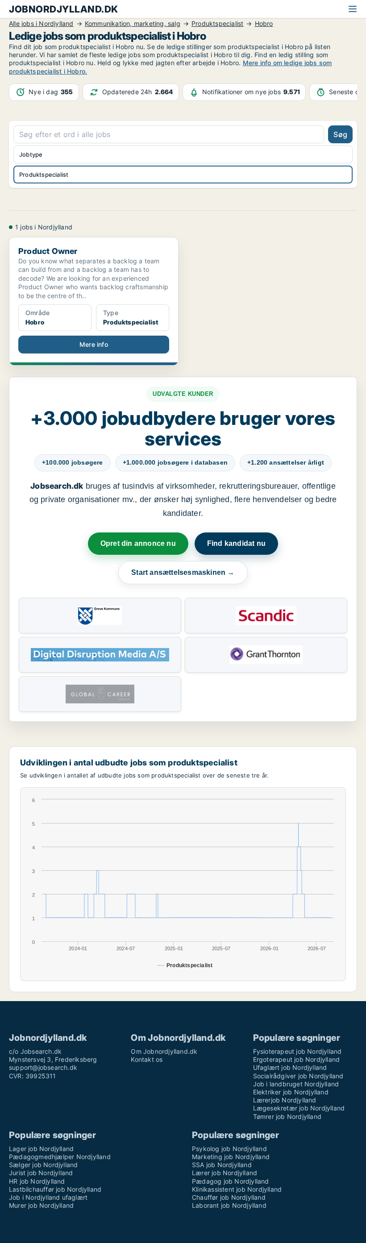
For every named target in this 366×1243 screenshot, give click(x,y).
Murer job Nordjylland (41, 1205)
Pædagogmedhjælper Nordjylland (60, 1156)
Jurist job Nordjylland (41, 1172)
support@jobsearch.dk (43, 1067)
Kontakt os (146, 1059)
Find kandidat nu (236, 543)
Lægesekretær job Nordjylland (299, 1108)
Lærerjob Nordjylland (284, 1100)
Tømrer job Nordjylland (287, 1116)
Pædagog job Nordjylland (230, 1181)
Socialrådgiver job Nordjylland (298, 1076)
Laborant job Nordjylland (229, 1205)
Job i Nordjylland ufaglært (48, 1197)
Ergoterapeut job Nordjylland (296, 1059)
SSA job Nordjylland (222, 1164)
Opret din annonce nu (138, 543)
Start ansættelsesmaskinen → (182, 572)
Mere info (93, 344)
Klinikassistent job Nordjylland (237, 1189)
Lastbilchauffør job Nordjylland (55, 1189)
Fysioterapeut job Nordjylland (297, 1051)
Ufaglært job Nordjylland (290, 1067)
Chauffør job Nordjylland (229, 1197)
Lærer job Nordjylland (224, 1172)
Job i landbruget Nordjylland (296, 1084)
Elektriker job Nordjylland (291, 1092)
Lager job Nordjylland (41, 1148)
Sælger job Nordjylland (43, 1164)
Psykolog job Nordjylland (229, 1148)
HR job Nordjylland (37, 1181)
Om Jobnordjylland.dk (164, 1051)
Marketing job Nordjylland (231, 1156)
